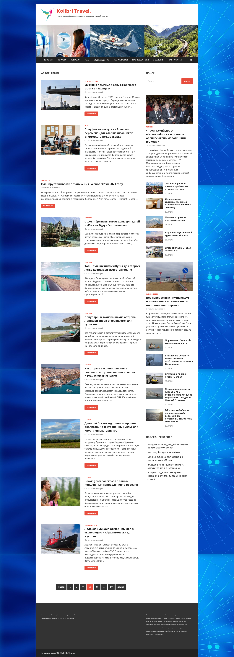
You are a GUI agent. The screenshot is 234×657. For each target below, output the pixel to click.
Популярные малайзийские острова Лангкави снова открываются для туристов (110, 320)
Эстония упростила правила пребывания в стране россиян (176, 186)
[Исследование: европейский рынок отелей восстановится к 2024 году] (154, 208)
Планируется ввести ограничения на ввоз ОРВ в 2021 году (82, 184)
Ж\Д (87, 60)
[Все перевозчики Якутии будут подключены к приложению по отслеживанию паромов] (169, 291)
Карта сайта (175, 60)
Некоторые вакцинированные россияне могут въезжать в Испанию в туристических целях (110, 372)
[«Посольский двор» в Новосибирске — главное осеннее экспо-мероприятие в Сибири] (169, 124)
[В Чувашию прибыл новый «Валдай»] (154, 383)
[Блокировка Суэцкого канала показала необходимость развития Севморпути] (154, 365)
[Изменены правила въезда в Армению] (154, 226)
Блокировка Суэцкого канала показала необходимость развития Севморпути (179, 359)
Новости (48, 60)
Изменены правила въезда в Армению (175, 218)
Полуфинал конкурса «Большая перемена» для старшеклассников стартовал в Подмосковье (108, 132)
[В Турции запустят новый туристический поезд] (154, 242)
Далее (121, 587)
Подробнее (91, 113)
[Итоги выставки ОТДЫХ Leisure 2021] (154, 257)
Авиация (75, 60)
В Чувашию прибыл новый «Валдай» (175, 375)
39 (111, 587)
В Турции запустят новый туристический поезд (179, 234)
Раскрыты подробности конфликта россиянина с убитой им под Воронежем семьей (167, 475)
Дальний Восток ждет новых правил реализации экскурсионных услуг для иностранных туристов (111, 426)
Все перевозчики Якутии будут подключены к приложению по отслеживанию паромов (167, 301)
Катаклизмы (121, 60)
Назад (61, 587)
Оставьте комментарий (93, 92)
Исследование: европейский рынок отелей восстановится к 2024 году (178, 203)
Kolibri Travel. (74, 11)
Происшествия (140, 60)
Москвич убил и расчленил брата (163, 452)
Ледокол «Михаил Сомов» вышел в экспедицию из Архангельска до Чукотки (109, 532)
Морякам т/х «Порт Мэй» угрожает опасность (178, 341)
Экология (158, 60)
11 (97, 587)
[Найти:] (169, 81)
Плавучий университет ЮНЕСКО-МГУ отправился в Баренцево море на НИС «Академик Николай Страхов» (178, 395)
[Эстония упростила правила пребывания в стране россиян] (154, 193)
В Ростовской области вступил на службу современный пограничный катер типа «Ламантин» (178, 416)
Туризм (62, 60)
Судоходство (101, 60)
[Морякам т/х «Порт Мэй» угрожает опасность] (154, 350)
